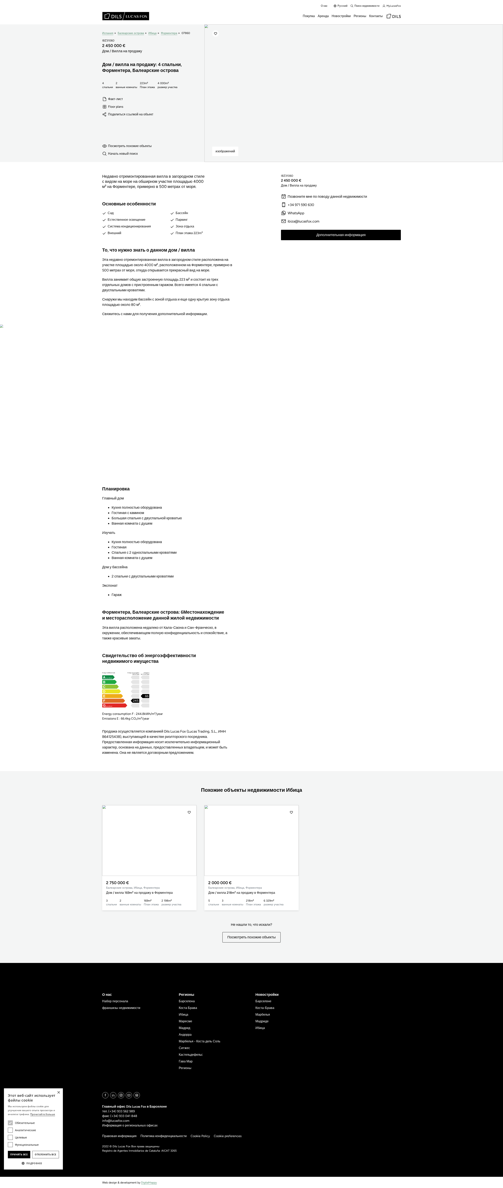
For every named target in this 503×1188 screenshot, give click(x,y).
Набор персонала (115, 1001)
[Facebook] (105, 1095)
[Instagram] (121, 1095)
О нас (324, 5)
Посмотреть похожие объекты (130, 146)
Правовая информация (119, 1136)
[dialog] (33, 1129)
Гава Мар (186, 1061)
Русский (342, 5)
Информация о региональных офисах (130, 1125)
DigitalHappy (149, 1182)
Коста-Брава (264, 1008)
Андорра (185, 1034)
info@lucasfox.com (115, 1121)
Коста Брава (188, 1008)
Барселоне (263, 1001)
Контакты (376, 16)
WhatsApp (296, 213)
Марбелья (262, 1014)
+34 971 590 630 (301, 205)
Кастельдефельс (191, 1055)
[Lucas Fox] (125, 16)
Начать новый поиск (123, 153)
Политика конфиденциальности (163, 1136)
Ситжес (184, 1048)
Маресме (185, 1021)
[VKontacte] (137, 1095)
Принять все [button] (19, 1154)
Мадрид (184, 1028)
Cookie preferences (227, 1136)
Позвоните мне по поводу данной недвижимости (327, 196)
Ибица (152, 33)
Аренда (323, 16)
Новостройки (341, 16)
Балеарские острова (131, 33)
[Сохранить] (215, 33)
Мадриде (262, 1021)
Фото (136, 408)
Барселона (187, 1001)
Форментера (169, 33)
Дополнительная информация (341, 235)
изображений (225, 151)
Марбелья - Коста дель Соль (199, 1041)
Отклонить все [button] (45, 1154)
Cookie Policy (200, 1136)
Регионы (360, 16)
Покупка (309, 16)
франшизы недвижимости (121, 1008)
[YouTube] (129, 1095)
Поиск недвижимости (366, 5)
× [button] (58, 1092)
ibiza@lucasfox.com (303, 221)
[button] (109, 840)
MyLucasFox (393, 5)
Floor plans (115, 107)
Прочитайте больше (42, 1114)
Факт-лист (115, 99)
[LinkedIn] (113, 1095)
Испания (107, 33)
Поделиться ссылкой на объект (130, 114)
